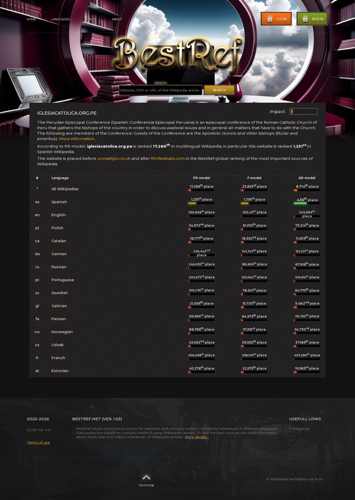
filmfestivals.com (168, 158)
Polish (57, 228)
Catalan (58, 241)
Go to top (146, 485)
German (59, 254)
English (58, 215)
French (58, 358)
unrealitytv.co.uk (113, 158)
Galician (59, 306)
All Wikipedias (65, 189)
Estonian (60, 371)
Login (282, 19)
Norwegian (62, 332)
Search (219, 90)
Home (31, 19)
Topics (91, 19)
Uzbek (57, 345)
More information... (77, 138)
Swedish (59, 293)
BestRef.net (86, 418)
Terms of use (38, 442)
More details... (197, 437)
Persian (58, 319)
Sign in (317, 19)
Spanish (59, 202)
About (117, 19)
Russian (59, 267)
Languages (60, 19)
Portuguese (62, 280)
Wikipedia (301, 428)
